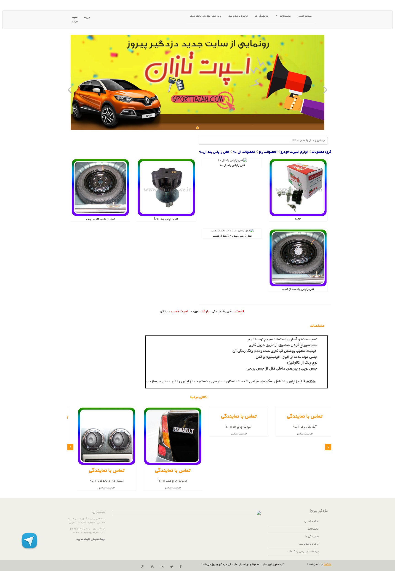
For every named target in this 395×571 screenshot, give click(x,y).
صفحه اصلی (305, 16)
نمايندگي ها (261, 16)
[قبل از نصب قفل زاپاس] (100, 188)
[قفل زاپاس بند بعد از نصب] (298, 258)
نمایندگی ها (312, 536)
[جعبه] (298, 188)
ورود (87, 17)
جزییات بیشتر (298, 434)
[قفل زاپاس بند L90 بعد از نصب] (232, 231)
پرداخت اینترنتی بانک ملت (206, 16)
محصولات (285, 16)
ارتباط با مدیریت (238, 16)
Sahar (327, 564)
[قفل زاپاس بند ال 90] (232, 161)
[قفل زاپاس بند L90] (166, 188)
